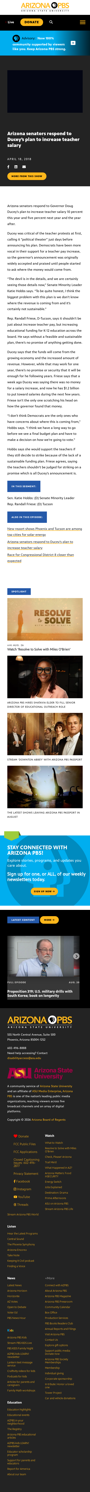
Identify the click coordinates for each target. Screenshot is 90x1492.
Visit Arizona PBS (54, 1334)
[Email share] (26, 167)
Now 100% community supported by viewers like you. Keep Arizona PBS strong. (39, 43)
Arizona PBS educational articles (21, 1436)
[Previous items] (13, 956)
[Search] (51, 22)
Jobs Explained (53, 1187)
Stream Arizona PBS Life (59, 1209)
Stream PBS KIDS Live (19, 1343)
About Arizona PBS (56, 1291)
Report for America (18, 1469)
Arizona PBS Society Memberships (56, 1361)
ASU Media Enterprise (46, 1091)
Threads (22, 1205)
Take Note (13, 1255)
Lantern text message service (19, 1364)
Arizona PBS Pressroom (59, 1301)
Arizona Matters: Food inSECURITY (58, 1175)
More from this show (27, 176)
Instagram (23, 1189)
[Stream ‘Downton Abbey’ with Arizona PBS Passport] (45, 715)
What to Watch (54, 1143)
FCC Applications (25, 1152)
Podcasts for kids (17, 1376)
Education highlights (19, 1409)
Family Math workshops (21, 1390)
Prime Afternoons (55, 1198)
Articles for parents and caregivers (21, 1383)
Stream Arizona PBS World (23, 1214)
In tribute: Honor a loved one (59, 1386)
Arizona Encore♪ (17, 1250)
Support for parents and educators (21, 1462)
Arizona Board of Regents (49, 1120)
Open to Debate (16, 1307)
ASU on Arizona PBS (56, 1203)
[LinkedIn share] (18, 167)
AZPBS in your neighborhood (15, 1422)
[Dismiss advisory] (73, 43)
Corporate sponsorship (58, 1379)
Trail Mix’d (51, 1162)
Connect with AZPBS (56, 1285)
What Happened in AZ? (58, 1168)
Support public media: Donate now (58, 1352)
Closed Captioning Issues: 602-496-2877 (27, 1163)
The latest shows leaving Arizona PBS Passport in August (43, 814)
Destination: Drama (56, 1192)
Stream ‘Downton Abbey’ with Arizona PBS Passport (44, 759)
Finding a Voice (16, 1266)
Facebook (22, 1181)
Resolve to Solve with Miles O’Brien (60, 1150)
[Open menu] (82, 22)
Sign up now (43, 891)
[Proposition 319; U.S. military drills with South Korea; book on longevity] (43, 938)
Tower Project (53, 1393)
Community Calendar (57, 1307)
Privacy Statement (26, 1174)
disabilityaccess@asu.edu (24, 1058)
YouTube (23, 1197)
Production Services (56, 1318)
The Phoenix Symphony (21, 1244)
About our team (16, 1474)
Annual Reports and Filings (60, 1329)
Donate (23, 1136)
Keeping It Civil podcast (20, 1261)
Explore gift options (56, 1345)
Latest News (14, 1285)
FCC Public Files (25, 1144)
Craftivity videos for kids (21, 1371)
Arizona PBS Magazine (58, 1296)
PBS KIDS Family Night (20, 1348)
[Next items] (76, 956)
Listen (11, 1226)
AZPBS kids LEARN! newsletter (18, 1355)
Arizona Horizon (17, 1291)
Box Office (51, 1312)
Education (14, 1402)
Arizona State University (56, 1086)
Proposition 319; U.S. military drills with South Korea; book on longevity (39, 993)
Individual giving (54, 1373)
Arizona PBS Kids (17, 1337)
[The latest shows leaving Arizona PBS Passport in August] (45, 768)
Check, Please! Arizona (58, 1157)
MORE (47, 919)
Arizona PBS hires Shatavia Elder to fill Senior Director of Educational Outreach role (41, 704)
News (11, 1278)
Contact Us (51, 1340)
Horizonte (13, 1296)
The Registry (14, 1429)
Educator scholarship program (19, 1453)
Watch (49, 1136)
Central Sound (15, 1239)
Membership (52, 1368)
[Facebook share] (10, 167)
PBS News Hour (16, 1318)
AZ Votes (12, 1301)
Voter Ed (12, 1312)
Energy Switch (53, 1182)
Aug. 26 (15, 645)
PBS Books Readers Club (59, 1323)
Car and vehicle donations (60, 1398)
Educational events (18, 1415)
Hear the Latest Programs (22, 1233)
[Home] (45, 7)
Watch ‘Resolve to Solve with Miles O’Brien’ (39, 649)
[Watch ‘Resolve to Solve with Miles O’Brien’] (45, 600)
